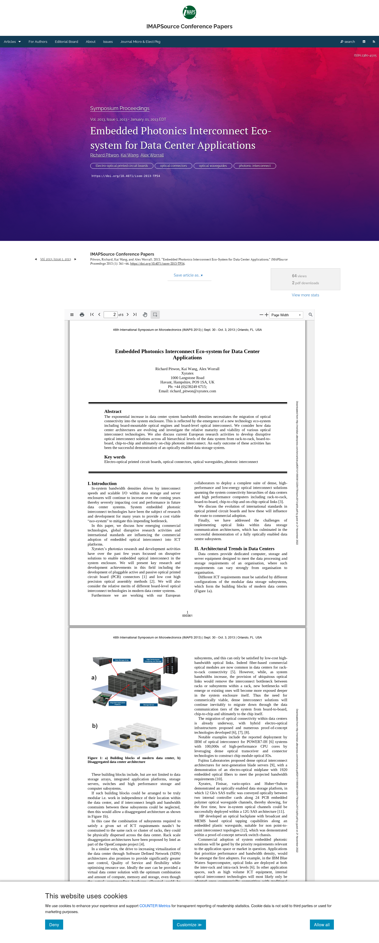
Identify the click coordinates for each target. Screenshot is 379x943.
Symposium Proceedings (120, 108)
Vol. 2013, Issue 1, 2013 (108, 119)
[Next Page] (128, 314)
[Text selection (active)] (155, 315)
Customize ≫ (191, 924)
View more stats (305, 295)
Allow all (324, 924)
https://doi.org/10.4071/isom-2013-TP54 (126, 176)
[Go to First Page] (92, 314)
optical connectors (173, 166)
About (90, 42)
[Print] (82, 315)
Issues (108, 42)
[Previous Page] (99, 314)
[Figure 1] (98, 816)
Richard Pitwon (104, 155)
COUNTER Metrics (154, 905)
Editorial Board (66, 42)
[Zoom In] (266, 314)
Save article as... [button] (188, 275)
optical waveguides (213, 166)
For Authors (38, 42)
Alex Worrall (152, 155)
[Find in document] (310, 315)
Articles (10, 42)
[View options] (72, 315)
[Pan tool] (145, 315)
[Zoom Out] (261, 314)
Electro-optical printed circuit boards (122, 166)
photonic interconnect (255, 166)
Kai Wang (129, 155)
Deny (56, 924)
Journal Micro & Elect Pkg (140, 42)
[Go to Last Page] (135, 314)
